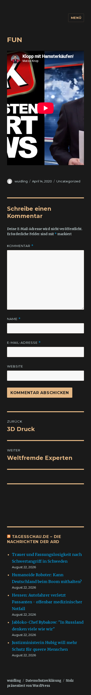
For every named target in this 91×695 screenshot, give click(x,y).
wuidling (21, 181)
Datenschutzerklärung (43, 681)
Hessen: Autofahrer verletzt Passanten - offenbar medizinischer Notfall (47, 602)
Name (14, 319)
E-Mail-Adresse (24, 343)
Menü (76, 18)
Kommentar (20, 246)
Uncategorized (68, 181)
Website (15, 366)
